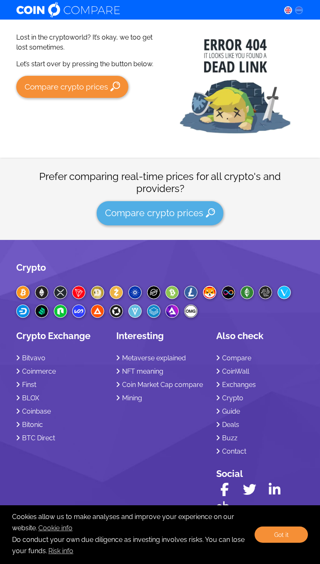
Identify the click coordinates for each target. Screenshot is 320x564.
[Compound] (41, 311)
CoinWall (235, 371)
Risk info (60, 551)
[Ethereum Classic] (247, 292)
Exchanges (239, 385)
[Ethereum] (41, 292)
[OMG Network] (191, 311)
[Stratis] (153, 311)
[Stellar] (153, 292)
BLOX (30, 398)
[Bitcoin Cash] (172, 292)
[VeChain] (284, 292)
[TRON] (78, 292)
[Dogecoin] (97, 292)
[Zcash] (116, 292)
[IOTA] (265, 292)
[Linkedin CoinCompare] (274, 489)
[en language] (287, 10)
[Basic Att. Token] (97, 311)
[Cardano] (135, 292)
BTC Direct (38, 438)
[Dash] (23, 311)
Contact (234, 451)
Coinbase (36, 411)
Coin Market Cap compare (162, 385)
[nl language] (299, 10)
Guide (231, 411)
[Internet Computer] (228, 292)
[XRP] (60, 292)
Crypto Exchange (53, 335)
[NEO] (60, 311)
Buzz (230, 438)
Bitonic (32, 425)
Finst (29, 385)
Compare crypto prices (66, 86)
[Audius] (172, 311)
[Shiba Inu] (209, 292)
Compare (236, 358)
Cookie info (55, 528)
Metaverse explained (154, 358)
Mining (132, 398)
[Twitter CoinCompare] (249, 489)
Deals (230, 425)
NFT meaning (142, 371)
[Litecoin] (191, 292)
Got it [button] (281, 534)
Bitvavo (33, 358)
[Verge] (135, 311)
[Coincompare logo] (142, 10)
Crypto (31, 267)
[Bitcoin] (23, 292)
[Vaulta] (78, 311)
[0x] (116, 311)
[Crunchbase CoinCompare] (223, 504)
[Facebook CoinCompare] (224, 489)
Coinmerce (39, 371)
